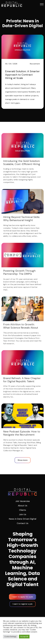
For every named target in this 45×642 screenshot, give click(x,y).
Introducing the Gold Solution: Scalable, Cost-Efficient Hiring (21, 162)
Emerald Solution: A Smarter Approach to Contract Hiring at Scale (22, 75)
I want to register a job (23, 604)
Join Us (22, 514)
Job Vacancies (22, 501)
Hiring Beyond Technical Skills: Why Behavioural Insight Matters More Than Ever (21, 220)
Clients (22, 510)
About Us (22, 505)
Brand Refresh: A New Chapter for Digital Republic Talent (22, 380)
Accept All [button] (24, 637)
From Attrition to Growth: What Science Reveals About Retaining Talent (20, 327)
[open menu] (42, 4)
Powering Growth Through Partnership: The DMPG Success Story (19, 274)
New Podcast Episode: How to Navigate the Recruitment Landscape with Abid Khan (21, 434)
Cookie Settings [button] (10, 637)
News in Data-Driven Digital (22, 518)
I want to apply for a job (22, 596)
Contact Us (22, 523)
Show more (22, 460)
